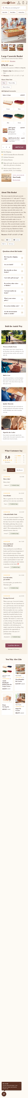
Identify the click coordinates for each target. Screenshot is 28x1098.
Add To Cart (19, 147)
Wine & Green (6, 87)
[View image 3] (20, 47)
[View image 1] (4, 47)
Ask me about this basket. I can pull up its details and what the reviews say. (10, 1086)
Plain (4, 83)
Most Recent (19, 470)
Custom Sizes (21, 12)
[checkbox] (14, 130)
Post (5, 244)
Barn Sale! (5, 12)
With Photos (11, 470)
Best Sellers (12, 12)
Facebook (17, 240)
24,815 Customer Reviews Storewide (14, 154)
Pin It (9, 240)
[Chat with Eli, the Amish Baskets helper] (4, 1094)
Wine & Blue (12, 83)
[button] (13, 30)
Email (12, 244)
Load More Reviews (13, 645)
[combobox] (15, 8)
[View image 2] (12, 47)
